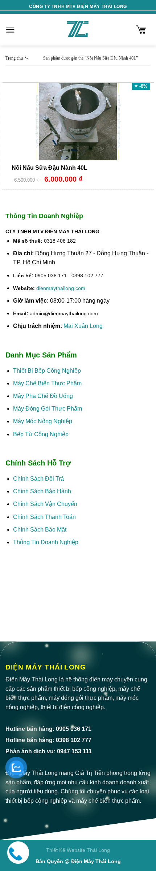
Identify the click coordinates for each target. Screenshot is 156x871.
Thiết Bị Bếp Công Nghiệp (47, 371)
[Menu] (10, 29)
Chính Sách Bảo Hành (42, 491)
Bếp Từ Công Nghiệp (41, 434)
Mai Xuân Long (83, 326)
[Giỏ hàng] (141, 29)
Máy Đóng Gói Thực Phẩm (47, 409)
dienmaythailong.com (60, 288)
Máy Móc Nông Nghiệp (42, 421)
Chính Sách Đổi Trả (38, 479)
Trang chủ (14, 58)
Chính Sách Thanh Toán (44, 517)
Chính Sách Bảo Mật (40, 529)
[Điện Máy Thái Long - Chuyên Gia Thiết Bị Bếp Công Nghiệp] (78, 29)
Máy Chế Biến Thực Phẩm (47, 383)
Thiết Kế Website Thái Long (78, 850)
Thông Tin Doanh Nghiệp (45, 542)
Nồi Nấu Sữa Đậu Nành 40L (49, 168)
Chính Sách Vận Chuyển (45, 504)
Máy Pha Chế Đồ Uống (43, 396)
